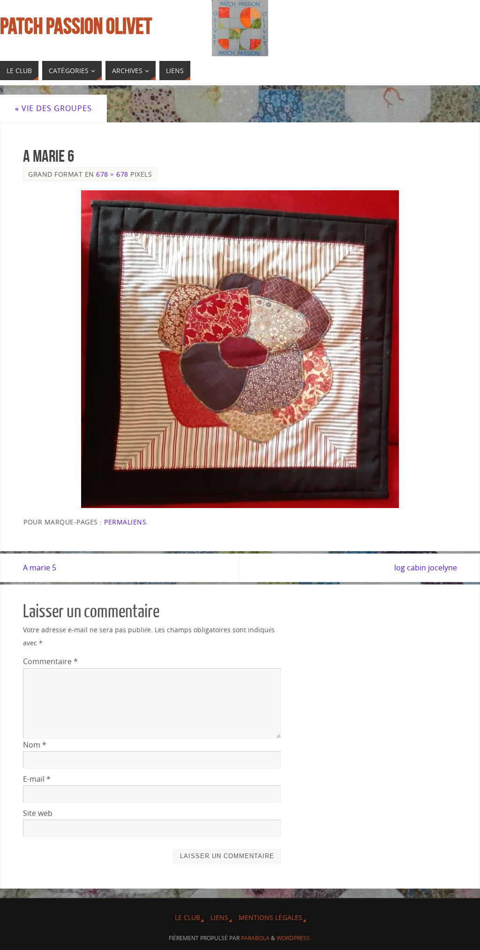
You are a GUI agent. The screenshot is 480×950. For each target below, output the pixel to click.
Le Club (187, 917)
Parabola (255, 938)
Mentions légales (270, 917)
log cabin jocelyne (425, 567)
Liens (219, 917)
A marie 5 (39, 567)
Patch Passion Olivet (76, 26)
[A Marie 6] (240, 349)
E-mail (37, 779)
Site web (37, 813)
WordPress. (294, 938)
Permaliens (125, 521)
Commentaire (50, 661)
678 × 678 (112, 174)
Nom (34, 745)
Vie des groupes (53, 108)
